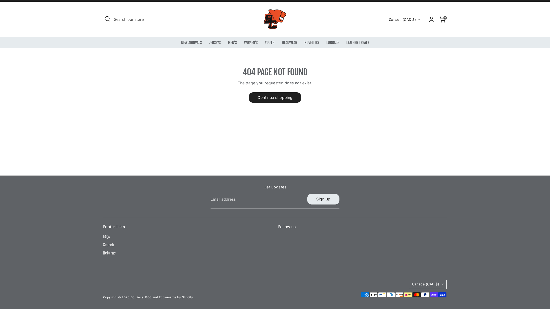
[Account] (431, 19)
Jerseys (215, 42)
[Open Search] (107, 19)
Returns (109, 253)
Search (108, 244)
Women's (251, 42)
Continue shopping (275, 97)
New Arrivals (191, 42)
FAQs (106, 236)
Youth (270, 42)
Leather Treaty (357, 42)
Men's (232, 42)
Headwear (289, 42)
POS (148, 297)
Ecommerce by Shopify (176, 297)
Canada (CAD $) (402, 20)
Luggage (332, 42)
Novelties (311, 42)
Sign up (323, 199)
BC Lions (137, 297)
